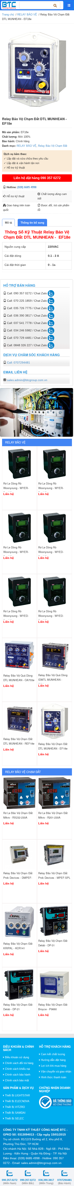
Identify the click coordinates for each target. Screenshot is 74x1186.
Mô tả (8, 222)
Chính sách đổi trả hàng (18, 1063)
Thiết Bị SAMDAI (14, 1112)
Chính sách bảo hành (17, 1074)
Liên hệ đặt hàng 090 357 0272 (37, 178)
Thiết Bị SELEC (14, 1118)
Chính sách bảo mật (16, 1080)
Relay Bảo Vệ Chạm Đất (52, 145)
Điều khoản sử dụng (16, 1057)
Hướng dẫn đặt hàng (53, 1060)
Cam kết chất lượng (52, 1054)
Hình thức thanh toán (53, 1077)
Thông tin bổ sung (32, 222)
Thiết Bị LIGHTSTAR (17, 1095)
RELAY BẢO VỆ (27, 14)
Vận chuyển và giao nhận (55, 1071)
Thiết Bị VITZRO (14, 1107)
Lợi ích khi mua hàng (53, 1065)
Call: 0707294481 (18, 362)
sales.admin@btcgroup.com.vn (27, 380)
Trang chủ (8, 14)
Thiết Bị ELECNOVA (16, 1101)
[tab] (8, 222)
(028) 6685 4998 (26, 187)
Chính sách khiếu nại (17, 1068)
